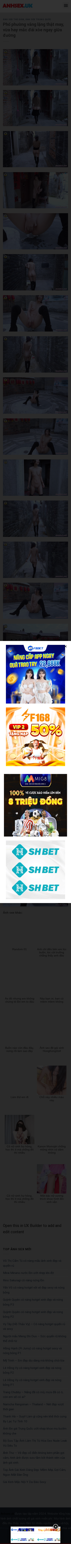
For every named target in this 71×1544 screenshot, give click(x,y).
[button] (65, 646)
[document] (35, 772)
